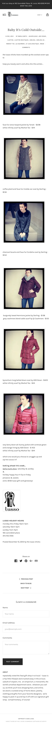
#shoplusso (33, 36)
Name (5, 607)
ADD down (42, 36)
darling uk (40, 40)
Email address (9, 623)
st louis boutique (32, 44)
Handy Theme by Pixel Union (15, 721)
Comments (26, 47)
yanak (42, 44)
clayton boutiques (22, 40)
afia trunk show (10, 469)
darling (32, 40)
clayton (10, 40)
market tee (10, 44)
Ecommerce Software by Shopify (35, 721)
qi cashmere (20, 44)
